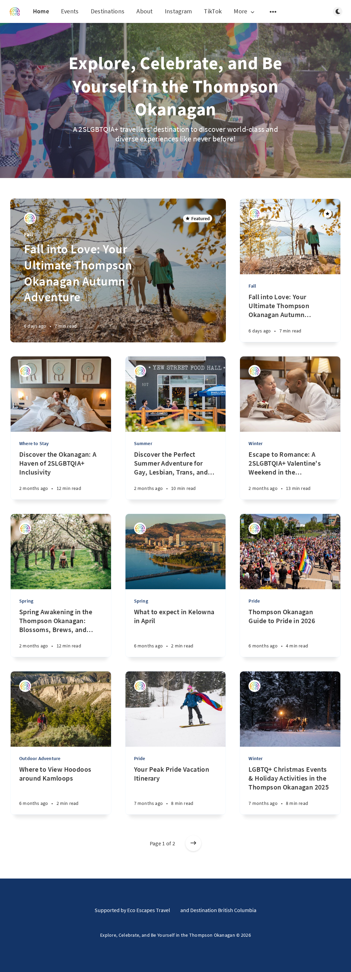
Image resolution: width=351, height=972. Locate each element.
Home (41, 11)
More (240, 11)
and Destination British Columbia (218, 910)
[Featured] (328, 214)
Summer (143, 443)
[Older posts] (193, 843)
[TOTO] (30, 218)
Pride (254, 601)
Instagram (178, 11)
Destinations (108, 11)
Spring (26, 601)
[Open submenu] (273, 11)
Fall (28, 234)
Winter (256, 443)
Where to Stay (34, 443)
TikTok (213, 11)
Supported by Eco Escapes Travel (132, 910)
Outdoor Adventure (39, 758)
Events (70, 11)
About (144, 11)
